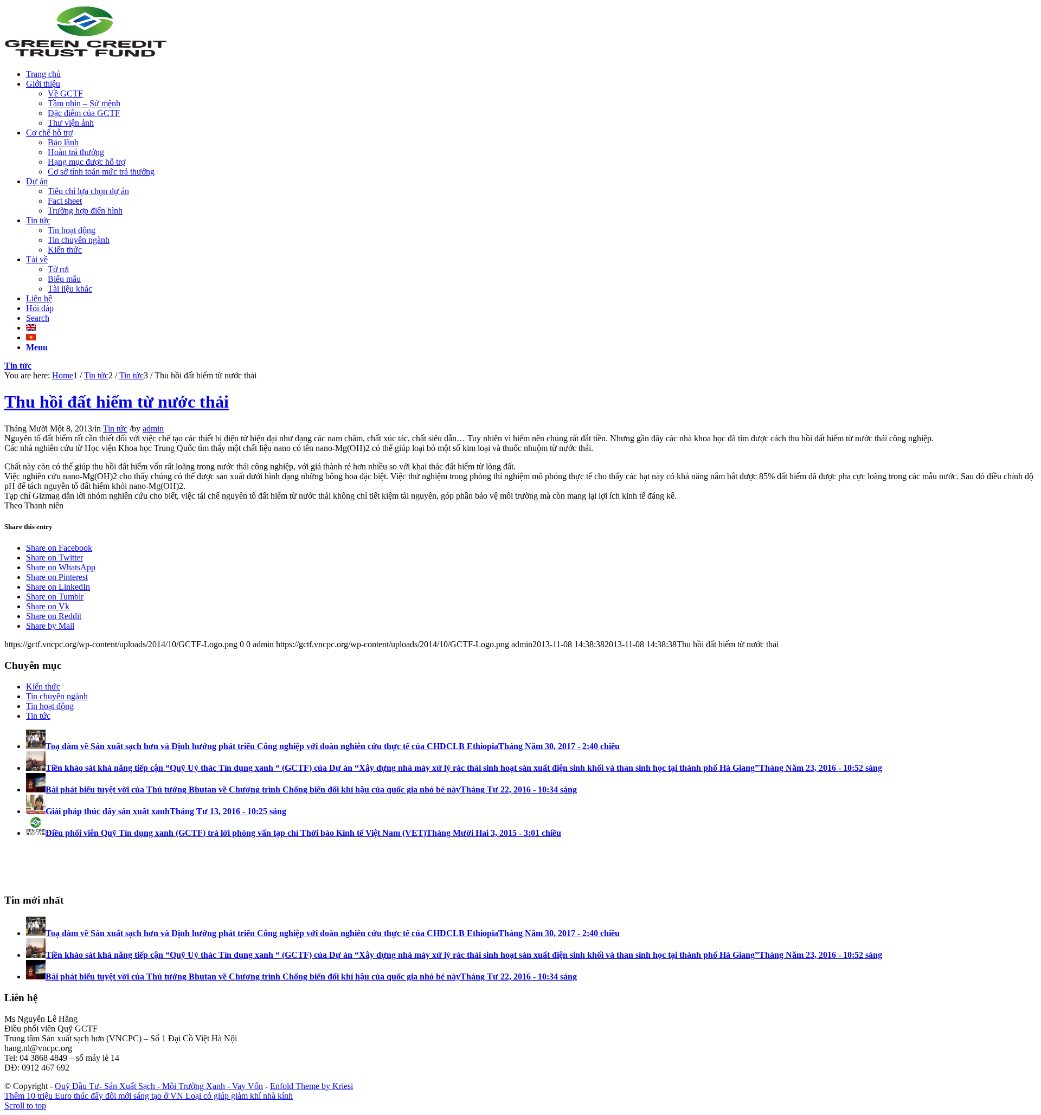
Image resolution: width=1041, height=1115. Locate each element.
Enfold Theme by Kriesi (311, 1086)
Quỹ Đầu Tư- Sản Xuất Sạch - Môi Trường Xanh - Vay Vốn (159, 1086)
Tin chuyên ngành (57, 696)
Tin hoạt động (50, 706)
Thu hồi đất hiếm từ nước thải (116, 401)
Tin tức (17, 365)
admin (153, 428)
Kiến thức (43, 686)
